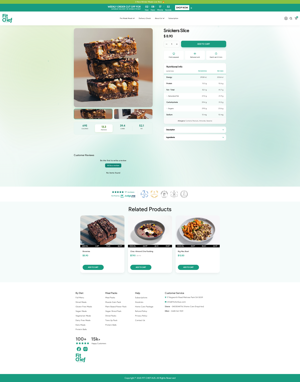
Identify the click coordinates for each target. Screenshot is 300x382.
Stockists (139, 302)
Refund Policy (141, 311)
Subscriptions (141, 297)
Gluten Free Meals (84, 306)
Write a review (113, 165)
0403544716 (177, 306)
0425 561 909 (177, 311)
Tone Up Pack (111, 320)
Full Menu (80, 297)
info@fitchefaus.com (176, 302)
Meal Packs (110, 297)
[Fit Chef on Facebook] (79, 349)
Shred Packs (110, 316)
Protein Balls (81, 329)
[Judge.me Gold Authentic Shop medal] (154, 194)
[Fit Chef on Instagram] (85, 349)
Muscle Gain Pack (113, 302)
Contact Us (140, 320)
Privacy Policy (141, 316)
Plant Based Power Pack (115, 306)
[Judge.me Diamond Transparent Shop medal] (144, 194)
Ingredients (170, 137)
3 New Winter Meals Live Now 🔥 (150, 2)
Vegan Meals (81, 311)
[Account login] (286, 18)
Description (170, 130)
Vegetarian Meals (83, 316)
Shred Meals (81, 302)
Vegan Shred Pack (113, 311)
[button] (290, 18)
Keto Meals (80, 325)
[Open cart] (296, 18)
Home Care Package (144, 306)
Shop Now (182, 7)
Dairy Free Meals (83, 320)
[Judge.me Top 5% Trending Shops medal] (184, 194)
